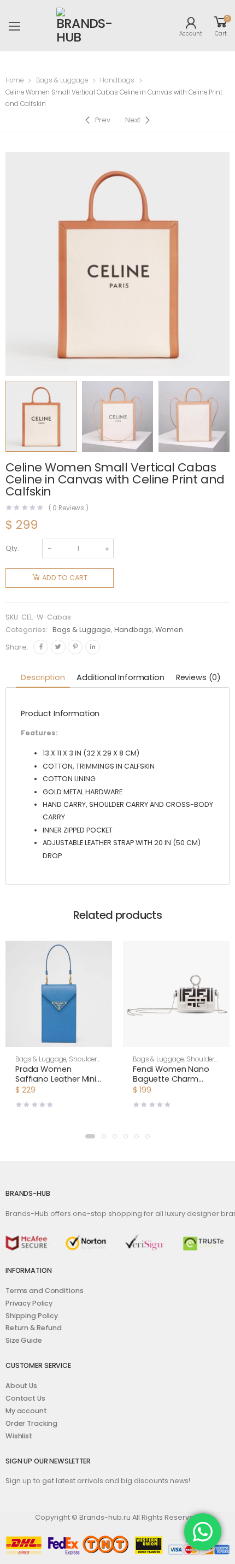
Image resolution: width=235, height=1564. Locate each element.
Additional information (120, 677)
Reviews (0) (198, 677)
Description (42, 677)
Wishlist (18, 1436)
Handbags (117, 80)
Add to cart (64, 577)
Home (14, 80)
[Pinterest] (75, 647)
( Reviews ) (69, 508)
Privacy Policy (28, 1303)
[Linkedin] (92, 647)
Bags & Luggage (62, 80)
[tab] (42, 678)
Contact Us (25, 1398)
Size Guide (23, 1340)
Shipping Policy (31, 1315)
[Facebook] (40, 647)
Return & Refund (33, 1327)
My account (26, 1410)
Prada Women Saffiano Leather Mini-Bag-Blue (58, 1079)
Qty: (12, 548)
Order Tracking (31, 1423)
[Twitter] (58, 647)
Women (169, 629)
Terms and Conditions (44, 1290)
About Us (21, 1385)
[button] (58, 1037)
